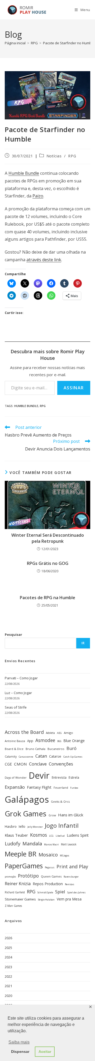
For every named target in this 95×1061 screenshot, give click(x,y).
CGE (8, 764)
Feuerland (61, 787)
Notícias (54, 155)
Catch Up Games (72, 756)
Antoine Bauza (15, 741)
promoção (10, 876)
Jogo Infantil (62, 825)
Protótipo (28, 876)
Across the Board (24, 732)
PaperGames (24, 865)
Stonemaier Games (20, 899)
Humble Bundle (23, 173)
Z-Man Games (13, 906)
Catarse (55, 756)
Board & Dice (14, 749)
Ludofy (12, 843)
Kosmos (38, 835)
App (30, 741)
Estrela (74, 777)
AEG (59, 733)
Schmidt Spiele (45, 892)
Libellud (60, 835)
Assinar (74, 388)
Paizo (37, 196)
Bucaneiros (56, 749)
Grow (52, 815)
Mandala (32, 843)
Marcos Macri (51, 844)
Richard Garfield (15, 892)
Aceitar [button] (45, 1051)
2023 (8, 967)
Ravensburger (71, 876)
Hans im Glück (70, 814)
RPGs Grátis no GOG (47, 563)
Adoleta (50, 733)
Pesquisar (13, 634)
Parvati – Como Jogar (21, 678)
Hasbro (11, 826)
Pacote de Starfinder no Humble (68, 43)
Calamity (11, 756)
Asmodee (45, 740)
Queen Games (51, 876)
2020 (8, 995)
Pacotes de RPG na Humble (47, 597)
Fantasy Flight (39, 787)
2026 (8, 938)
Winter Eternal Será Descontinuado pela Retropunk (47, 538)
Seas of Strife (16, 707)
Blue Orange (74, 740)
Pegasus (49, 867)
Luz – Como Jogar (18, 692)
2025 (8, 947)
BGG (59, 741)
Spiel (60, 892)
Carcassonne (26, 756)
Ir (83, 643)
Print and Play (72, 866)
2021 (8, 986)
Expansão (15, 787)
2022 (8, 976)
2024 (8, 957)
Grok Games (25, 813)
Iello (22, 826)
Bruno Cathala (35, 749)
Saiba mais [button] (19, 1042)
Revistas (69, 884)
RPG (72, 155)
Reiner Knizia (18, 883)
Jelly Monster (35, 827)
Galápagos (27, 799)
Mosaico (48, 854)
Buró (71, 748)
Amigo (68, 733)
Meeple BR (20, 853)
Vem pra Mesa (69, 899)
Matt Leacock (69, 844)
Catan (41, 756)
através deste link (43, 260)
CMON (20, 764)
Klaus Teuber (16, 835)
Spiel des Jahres (76, 892)
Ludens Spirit (78, 835)
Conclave (38, 764)
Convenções (61, 764)
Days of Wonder (16, 777)
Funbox (74, 787)
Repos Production (48, 883)
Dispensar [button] (20, 1051)
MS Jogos (64, 855)
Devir (39, 775)
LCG (51, 835)
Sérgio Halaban (46, 899)
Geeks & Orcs (60, 801)
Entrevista (59, 777)
